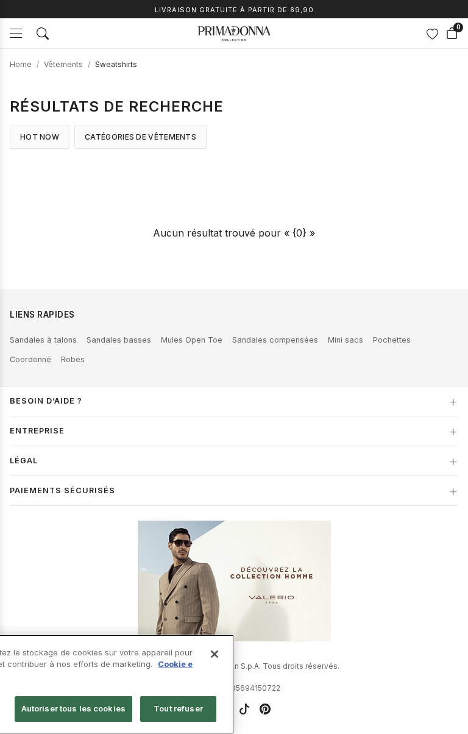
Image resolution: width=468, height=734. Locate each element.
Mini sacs (345, 339)
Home (21, 64)
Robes (73, 359)
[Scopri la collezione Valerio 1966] (234, 581)
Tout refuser (178, 708)
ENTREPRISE (37, 430)
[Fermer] (214, 654)
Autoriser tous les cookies (73, 708)
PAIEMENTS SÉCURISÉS (62, 490)
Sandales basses (119, 339)
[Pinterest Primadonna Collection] (265, 709)
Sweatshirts (116, 64)
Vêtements (63, 64)
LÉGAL (24, 460)
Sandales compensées (275, 339)
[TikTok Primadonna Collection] (244, 709)
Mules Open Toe (191, 339)
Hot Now (39, 136)
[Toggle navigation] (16, 33)
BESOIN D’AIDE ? (46, 400)
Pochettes (392, 339)
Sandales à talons (43, 339)
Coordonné (30, 359)
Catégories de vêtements (140, 136)
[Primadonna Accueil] (234, 33)
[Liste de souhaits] (432, 33)
